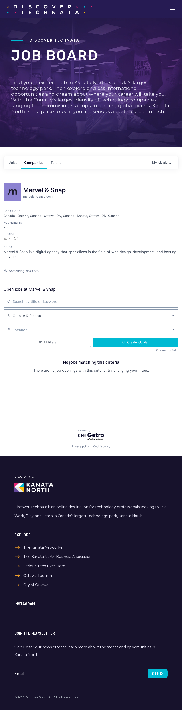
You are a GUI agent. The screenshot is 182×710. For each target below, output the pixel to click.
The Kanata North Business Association (57, 557)
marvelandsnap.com (38, 196)
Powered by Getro (167, 350)
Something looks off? (24, 271)
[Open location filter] (173, 330)
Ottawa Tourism (37, 575)
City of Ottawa (35, 585)
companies (34, 162)
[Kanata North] (91, 487)
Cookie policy (101, 446)
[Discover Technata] (49, 9)
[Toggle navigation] (172, 9)
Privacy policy (81, 446)
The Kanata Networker (43, 547)
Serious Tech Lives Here (44, 566)
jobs (13, 162)
